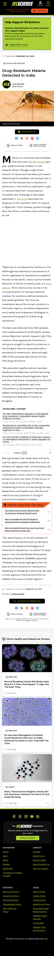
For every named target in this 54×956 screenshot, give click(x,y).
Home (5, 852)
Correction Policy (11, 896)
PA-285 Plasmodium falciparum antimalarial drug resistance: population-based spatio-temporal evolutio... (25, 416)
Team (5, 856)
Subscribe (7, 868)
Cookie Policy (39, 896)
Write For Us (38, 856)
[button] (48, 2)
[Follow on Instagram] (26, 816)
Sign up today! (27, 838)
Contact (36, 852)
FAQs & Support (40, 868)
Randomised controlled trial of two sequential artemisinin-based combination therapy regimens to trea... (26, 428)
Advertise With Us (41, 864)
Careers (6, 864)
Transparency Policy (12, 904)
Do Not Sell (38, 923)
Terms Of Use (39, 891)
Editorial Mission (11, 891)
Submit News (39, 860)
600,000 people (36, 161)
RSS (46, 938)
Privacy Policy (39, 900)
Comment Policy (10, 900)
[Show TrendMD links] (50, 453)
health (11, 787)
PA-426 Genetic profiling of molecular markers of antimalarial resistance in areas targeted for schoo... (27, 439)
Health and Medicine (15, 63)
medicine (12, 677)
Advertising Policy (41, 904)
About (6, 860)
